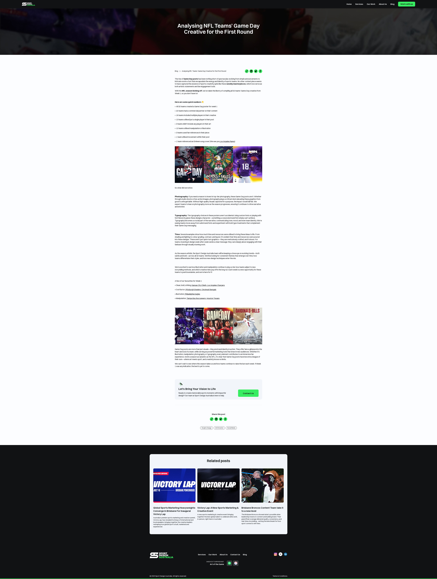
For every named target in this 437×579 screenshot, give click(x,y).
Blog (392, 4)
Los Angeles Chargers (216, 285)
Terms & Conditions (280, 576)
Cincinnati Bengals (208, 289)
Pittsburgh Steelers (193, 289)
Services (359, 4)
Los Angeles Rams (227, 141)
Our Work (371, 4)
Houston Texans (213, 298)
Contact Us (248, 393)
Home (349, 4)
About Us (383, 4)
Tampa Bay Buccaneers (196, 298)
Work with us (406, 4)
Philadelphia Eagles (192, 294)
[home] (28, 4)
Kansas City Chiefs (198, 285)
